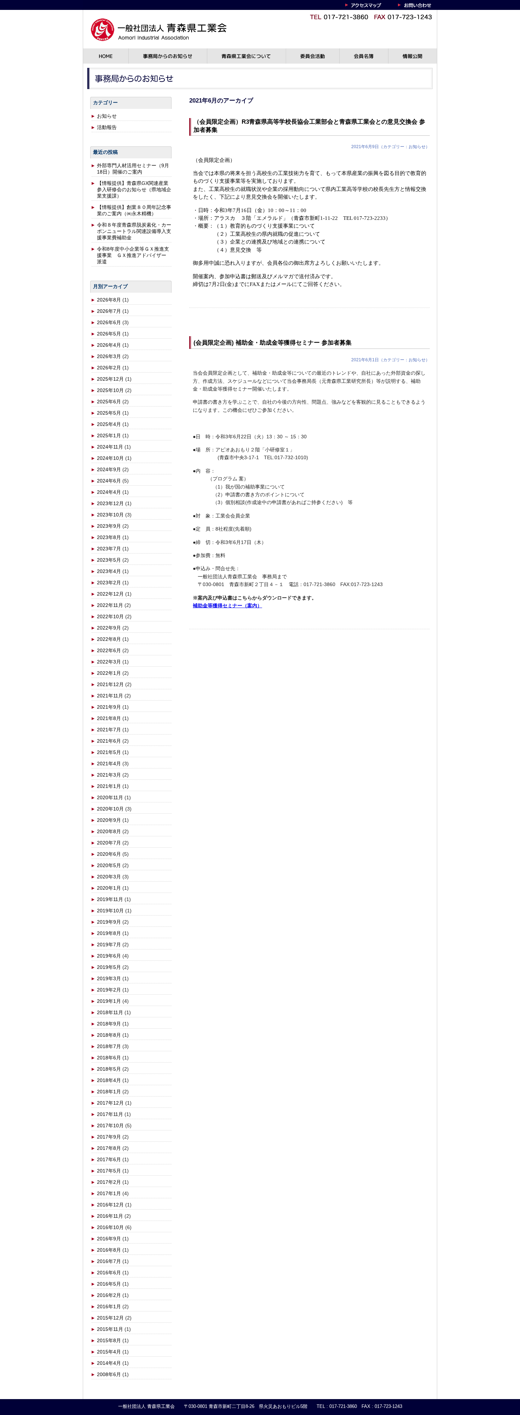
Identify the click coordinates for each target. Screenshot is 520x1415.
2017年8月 (109, 1148)
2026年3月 (109, 356)
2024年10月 (110, 458)
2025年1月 (109, 435)
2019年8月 (109, 933)
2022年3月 (109, 662)
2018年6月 (109, 1057)
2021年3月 (109, 775)
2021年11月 (110, 695)
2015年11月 (110, 1329)
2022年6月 (109, 650)
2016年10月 (110, 1227)
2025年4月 (109, 424)
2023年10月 (110, 515)
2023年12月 (110, 503)
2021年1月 (109, 786)
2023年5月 (109, 560)
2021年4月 (109, 763)
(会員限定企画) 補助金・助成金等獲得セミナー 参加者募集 (272, 342)
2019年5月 (109, 967)
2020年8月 (109, 831)
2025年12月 (110, 379)
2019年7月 (109, 944)
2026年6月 (109, 322)
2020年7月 (109, 843)
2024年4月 (109, 492)
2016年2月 (109, 1295)
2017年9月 (109, 1137)
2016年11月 (110, 1216)
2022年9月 (109, 628)
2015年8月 (109, 1340)
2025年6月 (109, 401)
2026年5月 (109, 334)
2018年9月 (109, 1024)
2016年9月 (109, 1238)
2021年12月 (110, 684)
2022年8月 (109, 639)
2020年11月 (110, 797)
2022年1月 (109, 673)
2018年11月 (110, 1012)
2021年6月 (109, 741)
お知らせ (107, 116)
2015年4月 (109, 1352)
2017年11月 (110, 1114)
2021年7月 (109, 729)
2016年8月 (109, 1250)
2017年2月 (109, 1182)
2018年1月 (109, 1091)
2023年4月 (109, 571)
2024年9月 (109, 469)
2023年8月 (109, 537)
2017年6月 (109, 1159)
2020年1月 (109, 888)
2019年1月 (109, 1001)
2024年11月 (110, 447)
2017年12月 (110, 1103)
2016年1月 (109, 1306)
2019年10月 (110, 910)
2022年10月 (110, 616)
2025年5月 (109, 413)
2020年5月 (109, 865)
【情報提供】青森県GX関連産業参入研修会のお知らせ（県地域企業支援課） (134, 189)
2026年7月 (109, 311)
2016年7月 (109, 1261)
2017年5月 (109, 1171)
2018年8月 (109, 1035)
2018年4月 (109, 1080)
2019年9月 (109, 922)
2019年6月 (109, 956)
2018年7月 (109, 1046)
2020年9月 (109, 820)
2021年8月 (109, 718)
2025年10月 (110, 390)
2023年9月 (109, 526)
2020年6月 (109, 854)
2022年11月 (110, 605)
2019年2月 (109, 990)
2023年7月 (109, 548)
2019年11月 (110, 899)
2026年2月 (109, 367)
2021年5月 (109, 752)
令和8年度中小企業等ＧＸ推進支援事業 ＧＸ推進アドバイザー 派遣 (133, 255)
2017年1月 (109, 1193)
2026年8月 (109, 300)
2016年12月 (110, 1205)
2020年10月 (110, 809)
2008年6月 (109, 1374)
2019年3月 (109, 978)
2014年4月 (109, 1363)
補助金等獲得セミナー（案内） (227, 605)
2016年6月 (109, 1272)
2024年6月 (109, 481)
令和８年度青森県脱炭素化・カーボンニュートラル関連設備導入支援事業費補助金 (134, 231)
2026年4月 (109, 345)
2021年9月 (109, 707)
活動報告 (107, 127)
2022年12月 (110, 594)
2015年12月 (110, 1318)
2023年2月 (109, 582)
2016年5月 (109, 1284)
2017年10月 (110, 1125)
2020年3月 (109, 876)
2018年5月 (109, 1069)
